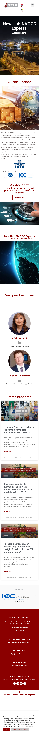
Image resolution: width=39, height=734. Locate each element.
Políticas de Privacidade (20, 730)
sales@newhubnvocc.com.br (19, 627)
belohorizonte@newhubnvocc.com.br (19, 642)
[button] (32, 5)
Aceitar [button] (7, 730)
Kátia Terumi (19, 338)
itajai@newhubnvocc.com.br (19, 654)
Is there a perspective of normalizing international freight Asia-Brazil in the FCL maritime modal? (19, 548)
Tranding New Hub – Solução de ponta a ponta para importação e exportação (19, 430)
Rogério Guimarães (19, 375)
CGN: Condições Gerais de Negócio (19, 695)
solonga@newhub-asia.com (19, 665)
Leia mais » (8, 452)
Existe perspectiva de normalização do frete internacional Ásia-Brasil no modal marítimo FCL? (18, 488)
